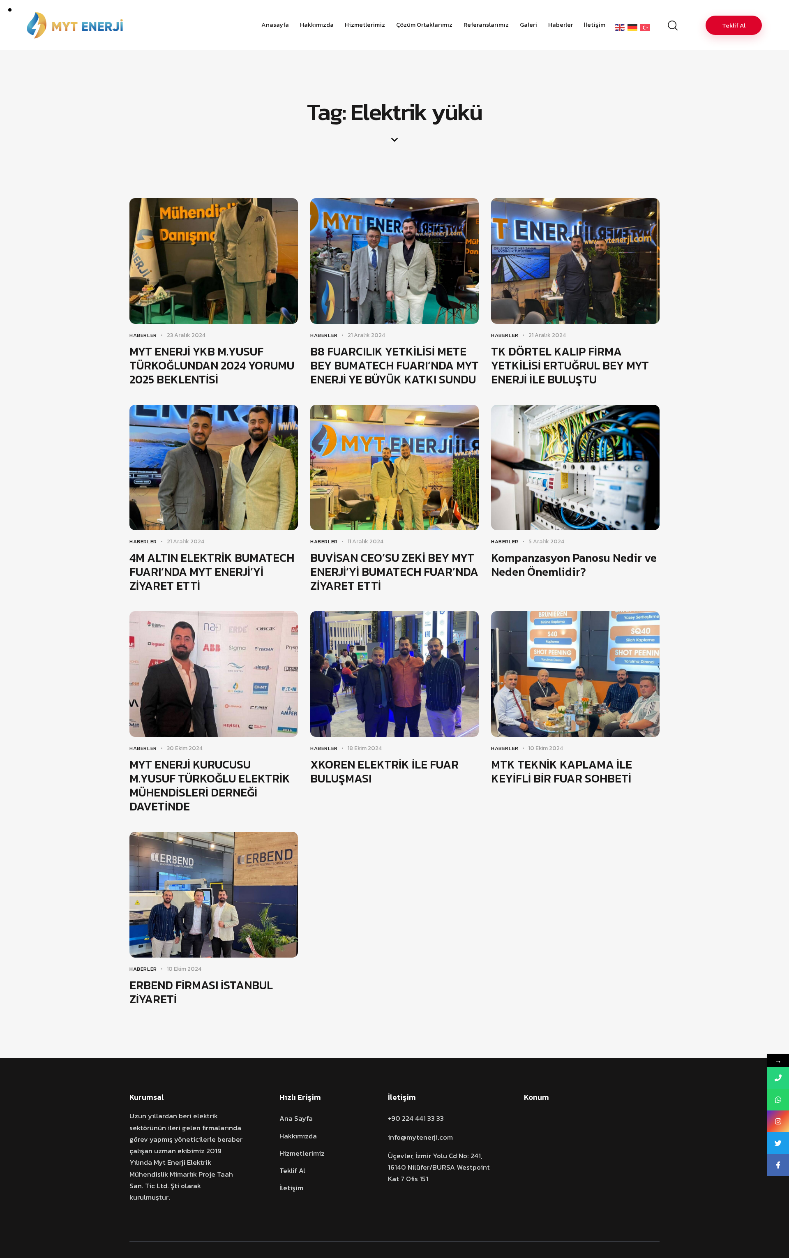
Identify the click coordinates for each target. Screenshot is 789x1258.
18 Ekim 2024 (365, 748)
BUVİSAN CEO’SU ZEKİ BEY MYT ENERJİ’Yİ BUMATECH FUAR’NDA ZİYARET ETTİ (394, 572)
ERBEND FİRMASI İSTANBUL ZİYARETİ (201, 992)
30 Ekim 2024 (185, 748)
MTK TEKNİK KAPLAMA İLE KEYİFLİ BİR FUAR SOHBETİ (561, 771)
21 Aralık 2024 (366, 335)
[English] (621, 27)
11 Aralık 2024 (365, 541)
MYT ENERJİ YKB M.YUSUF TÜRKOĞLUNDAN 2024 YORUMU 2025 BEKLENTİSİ (211, 365)
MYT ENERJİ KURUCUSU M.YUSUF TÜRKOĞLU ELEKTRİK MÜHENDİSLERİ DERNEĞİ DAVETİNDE (209, 785)
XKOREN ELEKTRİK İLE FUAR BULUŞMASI (384, 771)
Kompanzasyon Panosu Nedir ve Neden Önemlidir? (574, 565)
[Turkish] (646, 27)
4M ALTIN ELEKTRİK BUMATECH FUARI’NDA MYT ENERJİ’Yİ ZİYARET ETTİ (211, 572)
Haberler (143, 335)
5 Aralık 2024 (546, 541)
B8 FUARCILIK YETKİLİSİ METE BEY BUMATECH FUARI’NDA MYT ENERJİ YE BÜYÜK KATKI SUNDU (394, 365)
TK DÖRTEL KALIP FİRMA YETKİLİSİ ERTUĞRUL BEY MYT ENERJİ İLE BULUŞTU (570, 365)
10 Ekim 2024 (545, 748)
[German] (634, 27)
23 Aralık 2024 (186, 335)
